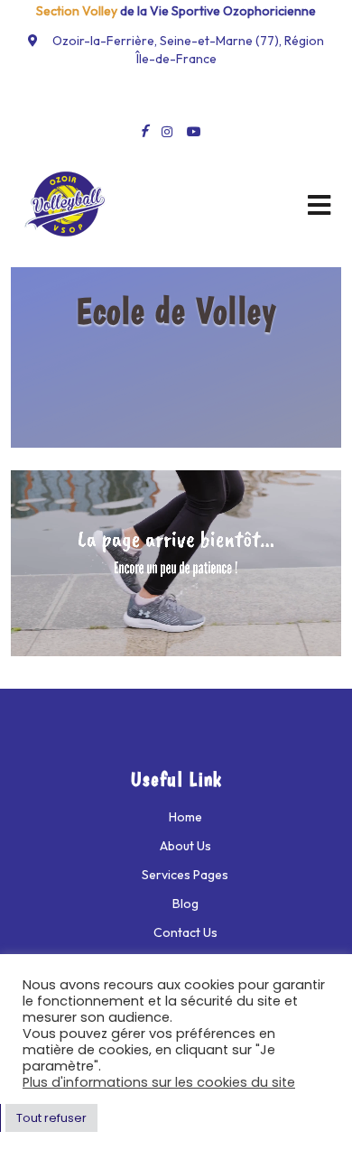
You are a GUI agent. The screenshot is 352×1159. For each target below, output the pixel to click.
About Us (185, 846)
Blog (185, 903)
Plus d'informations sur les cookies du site (159, 1082)
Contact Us (185, 932)
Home (185, 817)
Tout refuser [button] (51, 1118)
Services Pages (185, 875)
